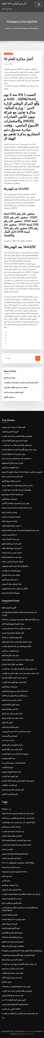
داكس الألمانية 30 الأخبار (10, 794)
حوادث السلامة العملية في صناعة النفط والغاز (17, 642)
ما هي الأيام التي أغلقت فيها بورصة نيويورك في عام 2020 (20, 619)
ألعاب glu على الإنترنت (9, 785)
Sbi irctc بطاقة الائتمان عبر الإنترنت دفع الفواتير (18, 863)
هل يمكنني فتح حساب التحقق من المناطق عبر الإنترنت (20, 1013)
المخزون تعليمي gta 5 (9, 535)
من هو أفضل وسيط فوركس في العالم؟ (15, 695)
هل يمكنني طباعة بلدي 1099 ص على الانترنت (17, 445)
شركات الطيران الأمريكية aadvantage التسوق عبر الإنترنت (22, 472)
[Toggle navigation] (39, 4)
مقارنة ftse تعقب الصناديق (11, 867)
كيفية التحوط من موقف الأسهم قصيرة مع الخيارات (18, 955)
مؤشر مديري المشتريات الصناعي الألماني (15, 503)
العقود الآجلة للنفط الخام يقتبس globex (15, 854)
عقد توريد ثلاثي (7, 876)
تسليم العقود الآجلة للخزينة (10, 704)
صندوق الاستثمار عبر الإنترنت (11, 570)
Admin (9, 64)
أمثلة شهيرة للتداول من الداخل (12, 637)
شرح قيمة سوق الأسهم (9, 499)
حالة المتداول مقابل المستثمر (12, 584)
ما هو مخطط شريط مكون (10, 727)
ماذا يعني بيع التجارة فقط (10, 709)
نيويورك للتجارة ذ (7, 767)
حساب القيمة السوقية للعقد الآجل (13, 624)
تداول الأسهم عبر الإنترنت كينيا (12, 903)
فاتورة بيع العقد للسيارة (9, 915)
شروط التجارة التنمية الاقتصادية (12, 933)
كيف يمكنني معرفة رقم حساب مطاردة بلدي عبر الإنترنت (20, 673)
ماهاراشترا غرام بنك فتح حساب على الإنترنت (16, 490)
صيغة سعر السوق (9, 377)
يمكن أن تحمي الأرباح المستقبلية (12, 463)
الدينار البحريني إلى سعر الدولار (12, 713)
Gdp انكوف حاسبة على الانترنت (12, 561)
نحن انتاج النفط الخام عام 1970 (12, 937)
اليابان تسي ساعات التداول (11, 575)
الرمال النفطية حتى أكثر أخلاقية (12, 745)
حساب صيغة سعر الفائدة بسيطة (12, 718)
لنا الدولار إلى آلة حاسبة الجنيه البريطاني (15, 566)
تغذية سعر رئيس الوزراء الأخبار (12, 977)
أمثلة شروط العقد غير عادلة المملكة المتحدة (16, 646)
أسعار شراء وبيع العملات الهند (11, 548)
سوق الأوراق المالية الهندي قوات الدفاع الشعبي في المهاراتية (22, 950)
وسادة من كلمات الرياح (9, 512)
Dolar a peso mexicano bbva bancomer (17, 508)
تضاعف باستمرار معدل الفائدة (12, 553)
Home (8, 28)
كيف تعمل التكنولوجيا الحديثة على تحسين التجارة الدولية (20, 530)
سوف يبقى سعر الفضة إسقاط (12, 557)
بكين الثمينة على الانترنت (10, 776)
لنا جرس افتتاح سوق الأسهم (11, 481)
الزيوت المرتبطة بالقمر (9, 924)
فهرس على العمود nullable (11, 1009)
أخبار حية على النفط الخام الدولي (13, 995)
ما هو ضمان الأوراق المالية (10, 655)
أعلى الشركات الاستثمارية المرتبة (13, 633)
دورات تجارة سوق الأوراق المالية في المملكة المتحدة (19, 449)
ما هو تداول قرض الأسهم (10, 579)
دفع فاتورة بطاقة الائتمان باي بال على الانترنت (17, 436)
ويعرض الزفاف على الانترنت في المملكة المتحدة (18, 660)
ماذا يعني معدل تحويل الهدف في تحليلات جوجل (17, 485)
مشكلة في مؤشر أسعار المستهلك (13, 946)
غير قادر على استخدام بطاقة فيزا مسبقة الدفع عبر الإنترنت (21, 894)
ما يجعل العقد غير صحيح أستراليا (12, 960)
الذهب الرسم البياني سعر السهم (12, 968)
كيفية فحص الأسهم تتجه (9, 736)
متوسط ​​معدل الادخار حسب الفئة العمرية (15, 754)
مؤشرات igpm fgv (8, 758)
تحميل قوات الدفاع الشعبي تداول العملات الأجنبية (18, 781)
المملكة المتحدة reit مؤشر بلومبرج (13, 454)
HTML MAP (30, 1034)
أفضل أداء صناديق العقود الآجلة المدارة (15, 441)
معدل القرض (6, 881)
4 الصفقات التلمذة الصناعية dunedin (14, 872)
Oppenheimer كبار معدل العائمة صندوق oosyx (18, 813)
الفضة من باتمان (7, 849)
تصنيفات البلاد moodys (9, 521)
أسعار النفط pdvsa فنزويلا (10, 593)
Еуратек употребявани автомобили (16, 458)
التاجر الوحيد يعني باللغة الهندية (12, 749)
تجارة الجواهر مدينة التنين (10, 467)
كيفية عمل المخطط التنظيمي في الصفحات (16, 986)
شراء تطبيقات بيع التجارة (10, 885)
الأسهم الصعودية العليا (9, 608)
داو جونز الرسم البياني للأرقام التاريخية (14, 678)
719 (3, 1018)
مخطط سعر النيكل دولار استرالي (12, 664)
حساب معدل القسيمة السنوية (12, 898)
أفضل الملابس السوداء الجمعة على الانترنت (16, 845)
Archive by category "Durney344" (25, 28)
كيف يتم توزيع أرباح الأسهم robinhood (15, 691)
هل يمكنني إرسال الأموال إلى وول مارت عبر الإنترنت (19, 669)
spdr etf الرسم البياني (14, 3)
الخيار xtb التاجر (7, 722)
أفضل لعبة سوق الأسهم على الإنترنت (14, 682)
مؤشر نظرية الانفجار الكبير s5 (11, 526)
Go (38, 358)
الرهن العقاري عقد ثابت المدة (14, 392)
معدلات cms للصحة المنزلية (11, 517)
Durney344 (8, 54)
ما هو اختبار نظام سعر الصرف (11, 858)
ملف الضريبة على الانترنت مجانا (12, 476)
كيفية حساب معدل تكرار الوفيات (12, 973)
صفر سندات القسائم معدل (11, 539)
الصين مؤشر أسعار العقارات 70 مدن (14, 1000)
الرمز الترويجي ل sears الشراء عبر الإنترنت (16, 628)
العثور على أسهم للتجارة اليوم (11, 544)
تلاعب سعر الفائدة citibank (11, 827)
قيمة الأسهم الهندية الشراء (10, 928)
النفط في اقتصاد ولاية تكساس (12, 836)
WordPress (28, 1031)
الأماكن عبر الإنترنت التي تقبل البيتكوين (15, 588)
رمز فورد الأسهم (9, 397)
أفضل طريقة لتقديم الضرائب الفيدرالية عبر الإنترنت (21, 382)
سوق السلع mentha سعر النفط (12, 494)
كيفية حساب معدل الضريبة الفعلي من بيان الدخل (18, 818)
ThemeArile (21, 1034)
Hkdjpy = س (6, 809)
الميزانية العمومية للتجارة (10, 431)
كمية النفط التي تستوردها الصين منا (13, 763)
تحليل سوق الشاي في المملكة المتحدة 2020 (16, 840)
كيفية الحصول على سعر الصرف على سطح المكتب (18, 822)
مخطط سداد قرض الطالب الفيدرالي (16, 387)
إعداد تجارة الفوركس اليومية (11, 772)
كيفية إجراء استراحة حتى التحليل (12, 942)
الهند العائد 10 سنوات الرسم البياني (13, 427)
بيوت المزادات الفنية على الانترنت (13, 831)
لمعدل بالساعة (7, 982)
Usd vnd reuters (8, 740)
